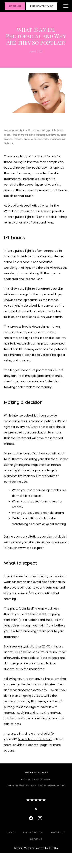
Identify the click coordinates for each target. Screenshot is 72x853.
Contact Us (36, 839)
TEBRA (53, 848)
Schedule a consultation (35, 739)
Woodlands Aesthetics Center (29, 206)
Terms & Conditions (33, 832)
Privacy (11, 832)
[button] (66, 6)
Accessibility (58, 832)
